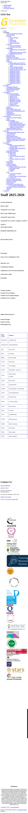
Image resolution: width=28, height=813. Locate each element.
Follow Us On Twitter (6, 497)
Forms (8, 189)
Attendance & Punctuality (13, 151)
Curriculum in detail (14, 105)
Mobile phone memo (14, 168)
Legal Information (14, 807)
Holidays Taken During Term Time (18, 167)
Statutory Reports (11, 120)
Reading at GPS (13, 97)
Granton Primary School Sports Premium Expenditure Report (17, 126)
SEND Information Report (16, 123)
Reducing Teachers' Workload (14, 137)
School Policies (10, 183)
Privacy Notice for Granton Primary (18, 176)
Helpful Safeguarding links (16, 53)
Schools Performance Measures (14, 128)
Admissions (9, 144)
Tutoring (9, 107)
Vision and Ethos (11, 35)
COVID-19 (9, 61)
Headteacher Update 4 (15, 75)
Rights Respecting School (13, 89)
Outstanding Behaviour (12, 87)
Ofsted (8, 119)
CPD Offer (6, 131)
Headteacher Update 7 (15, 79)
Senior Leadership (14, 37)
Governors (9, 44)
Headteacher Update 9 (15, 81)
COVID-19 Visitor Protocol (16, 68)
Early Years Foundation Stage (14, 109)
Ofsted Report (8, 5)
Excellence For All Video (13, 57)
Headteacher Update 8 (15, 80)
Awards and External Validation (14, 117)
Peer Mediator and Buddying (13, 88)
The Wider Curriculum (15, 101)
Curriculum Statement (15, 95)
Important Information (12, 165)
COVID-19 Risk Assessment (16, 67)
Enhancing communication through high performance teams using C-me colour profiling (16, 140)
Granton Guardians (11, 164)
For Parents (6, 143)
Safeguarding (10, 48)
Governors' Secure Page (15, 47)
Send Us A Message (5, 485)
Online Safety (10, 112)
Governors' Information (15, 45)
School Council (10, 91)
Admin (11, 39)
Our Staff (9, 36)
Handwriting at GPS (14, 99)
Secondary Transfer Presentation (14, 180)
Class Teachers (13, 41)
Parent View (7, 7)
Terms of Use (13, 177)
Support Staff (13, 40)
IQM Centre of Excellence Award (14, 129)
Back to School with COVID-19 (17, 63)
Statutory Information (15, 43)
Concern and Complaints (15, 173)
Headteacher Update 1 (15, 71)
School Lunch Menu (11, 181)
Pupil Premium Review (12, 136)
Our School (6, 32)
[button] (7, 10)
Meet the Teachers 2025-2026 (14, 179)
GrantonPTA (10, 163)
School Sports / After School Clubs (15, 184)
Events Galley (10, 161)
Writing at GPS (13, 104)
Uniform (12, 171)
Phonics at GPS (13, 96)
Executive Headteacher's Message (15, 33)
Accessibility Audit (14, 121)
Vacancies (9, 84)
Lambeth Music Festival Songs (14, 115)
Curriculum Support (11, 152)
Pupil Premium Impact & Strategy (17, 124)
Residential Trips (10, 113)
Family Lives (13, 153)
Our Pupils (6, 85)
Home (5, 31)
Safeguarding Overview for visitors (18, 52)
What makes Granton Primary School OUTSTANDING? (15, 133)
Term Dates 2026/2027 (9, 8)
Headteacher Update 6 (15, 77)
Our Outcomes (7, 116)
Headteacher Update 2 (15, 72)
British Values (10, 108)
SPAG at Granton (14, 103)
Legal (8, 172)
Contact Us (6, 190)
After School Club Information (17, 185)
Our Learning (7, 92)
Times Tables (13, 155)
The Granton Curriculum (12, 93)
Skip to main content (5, 1)
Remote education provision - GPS (18, 69)
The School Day (10, 55)
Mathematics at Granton (15, 100)
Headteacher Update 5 (15, 76)
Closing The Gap (11, 135)
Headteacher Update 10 (15, 83)
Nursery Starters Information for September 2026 (17, 146)
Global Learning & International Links (16, 111)
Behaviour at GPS (11, 56)
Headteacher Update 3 (15, 73)
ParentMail (12, 169)
